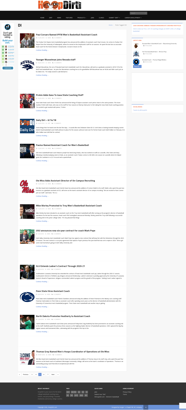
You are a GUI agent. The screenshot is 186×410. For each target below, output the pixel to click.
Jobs (92, 18)
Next (52, 374)
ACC (68, 392)
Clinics (101, 18)
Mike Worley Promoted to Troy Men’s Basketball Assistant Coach (69, 205)
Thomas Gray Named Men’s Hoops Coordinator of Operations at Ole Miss (72, 351)
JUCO (76, 395)
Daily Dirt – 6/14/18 (46, 120)
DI (86, 392)
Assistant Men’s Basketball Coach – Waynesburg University (159, 44)
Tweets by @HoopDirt (140, 110)
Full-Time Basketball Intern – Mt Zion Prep (154, 52)
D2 (79, 392)
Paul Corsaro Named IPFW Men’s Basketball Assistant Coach (66, 34)
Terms (125, 394)
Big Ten (74, 392)
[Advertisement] (132, 5)
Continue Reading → (42, 50)
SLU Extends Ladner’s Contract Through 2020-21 (60, 266)
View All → (137, 66)
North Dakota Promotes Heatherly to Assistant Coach (63, 316)
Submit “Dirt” (114, 18)
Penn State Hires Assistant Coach (53, 291)
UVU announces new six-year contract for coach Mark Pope (65, 230)
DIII (71, 395)
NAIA (81, 395)
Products (81, 18)
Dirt (50, 18)
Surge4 (122, 407)
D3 (83, 392)
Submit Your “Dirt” (100, 394)
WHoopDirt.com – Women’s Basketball (106, 397)
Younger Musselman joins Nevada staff (56, 59)
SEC (86, 395)
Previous (25, 374)
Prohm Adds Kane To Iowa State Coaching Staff (59, 95)
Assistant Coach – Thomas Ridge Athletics (154, 60)
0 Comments (58, 38)
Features (69, 18)
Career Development (132, 18)
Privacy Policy (127, 392)
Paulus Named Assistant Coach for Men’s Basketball (62, 145)
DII (67, 395)
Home (42, 18)
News (59, 18)
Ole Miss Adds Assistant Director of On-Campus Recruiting (65, 180)
